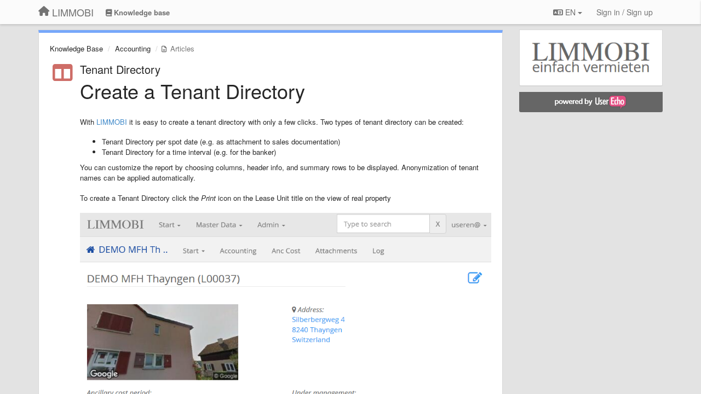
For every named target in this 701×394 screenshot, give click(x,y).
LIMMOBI (111, 122)
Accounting (133, 48)
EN (570, 12)
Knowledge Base (76, 48)
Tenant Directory (120, 69)
